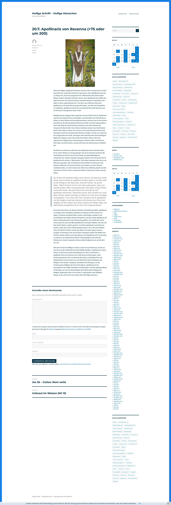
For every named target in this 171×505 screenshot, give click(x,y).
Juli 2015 (116, 338)
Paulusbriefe (116, 131)
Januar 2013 (117, 371)
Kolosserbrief (116, 115)
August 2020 (117, 241)
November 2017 (118, 291)
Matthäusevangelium (119, 124)
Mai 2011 (116, 409)
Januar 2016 (117, 332)
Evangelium (134, 93)
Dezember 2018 (118, 272)
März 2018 (117, 284)
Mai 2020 (116, 244)
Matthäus (129, 121)
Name (34, 334)
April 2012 (116, 388)
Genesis (124, 100)
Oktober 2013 (117, 356)
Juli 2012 (116, 383)
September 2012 (118, 379)
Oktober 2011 (117, 399)
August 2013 (117, 358)
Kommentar (37, 299)
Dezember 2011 (118, 396)
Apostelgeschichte (129, 84)
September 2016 (118, 317)
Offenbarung (131, 124)
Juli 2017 (116, 298)
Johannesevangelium (119, 112)
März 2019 (117, 269)
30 (137, 61)
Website (35, 351)
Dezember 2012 (118, 373)
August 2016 (117, 319)
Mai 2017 (116, 302)
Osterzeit (121, 128)
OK (140, 503)
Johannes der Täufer (119, 109)
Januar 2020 (117, 252)
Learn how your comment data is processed (75, 364)
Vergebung (123, 137)
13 (125, 54)
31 (114, 64)
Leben (124, 115)
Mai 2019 (116, 265)
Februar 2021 (117, 237)
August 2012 (117, 381)
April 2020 (117, 246)
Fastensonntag (117, 96)
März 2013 (116, 368)
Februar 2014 (117, 349)
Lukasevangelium (118, 118)
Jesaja (123, 106)
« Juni (117, 67)
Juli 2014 (116, 340)
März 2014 (117, 347)
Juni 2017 (116, 300)
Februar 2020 (117, 250)
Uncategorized (118, 222)
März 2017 (117, 306)
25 (118, 61)
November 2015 (118, 336)
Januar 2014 (117, 351)
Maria (127, 118)
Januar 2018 (117, 287)
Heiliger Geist (123, 103)
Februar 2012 (117, 392)
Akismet (52, 329)
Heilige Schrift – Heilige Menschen (54, 13)
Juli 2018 (116, 276)
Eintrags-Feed (118, 156)
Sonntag (115, 137)
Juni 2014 (116, 341)
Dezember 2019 (118, 254)
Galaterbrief (116, 100)
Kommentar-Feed (119, 158)
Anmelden (117, 154)
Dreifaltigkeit (117, 93)
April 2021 (116, 235)
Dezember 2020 (118, 239)
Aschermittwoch (117, 87)
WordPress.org (118, 159)
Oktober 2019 (117, 257)
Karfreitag (130, 112)
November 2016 (118, 313)
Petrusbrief (125, 131)
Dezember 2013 (118, 353)
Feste (115, 213)
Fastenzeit (126, 96)
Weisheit (115, 140)
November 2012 (118, 375)
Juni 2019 (116, 263)
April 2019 (116, 267)
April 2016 (116, 326)
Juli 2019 (116, 261)
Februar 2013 (117, 369)
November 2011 (118, 398)
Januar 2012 (117, 394)
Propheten (116, 134)
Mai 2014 (116, 343)
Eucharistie (125, 93)
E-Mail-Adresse (38, 342)
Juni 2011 (116, 407)
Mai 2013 (116, 364)
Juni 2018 (116, 278)
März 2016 (117, 328)
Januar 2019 (117, 270)
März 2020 (117, 248)
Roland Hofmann (37, 45)
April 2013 (116, 366)
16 (137, 54)
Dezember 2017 (118, 289)
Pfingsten (133, 131)
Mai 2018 (116, 280)
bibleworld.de (134, 14)
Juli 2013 (116, 360)
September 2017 (118, 295)
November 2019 (118, 255)
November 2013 (118, 355)
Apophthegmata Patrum (120, 211)
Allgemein (116, 209)
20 (125, 57)
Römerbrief (131, 134)
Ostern (115, 128)
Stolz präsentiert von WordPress (63, 496)
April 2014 (116, 345)
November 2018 (118, 274)
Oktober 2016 (117, 315)
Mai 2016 (116, 325)
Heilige (34, 50)
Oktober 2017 (117, 293)
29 (133, 61)
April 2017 (116, 304)
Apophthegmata (118, 84)
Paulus (128, 128)
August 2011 (117, 403)
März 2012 (117, 390)
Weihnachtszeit (132, 137)
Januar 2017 (117, 310)
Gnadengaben (132, 100)
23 (137, 57)
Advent (115, 81)
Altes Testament (123, 81)
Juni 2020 (116, 242)
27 (125, 61)
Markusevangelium (118, 121)
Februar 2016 (117, 330)
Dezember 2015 (118, 334)
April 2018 (116, 282)
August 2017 (117, 297)
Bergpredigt (127, 90)
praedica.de (123, 14)
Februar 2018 (117, 285)
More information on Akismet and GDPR (76, 329)
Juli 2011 (116, 405)
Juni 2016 (116, 323)
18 (118, 57)
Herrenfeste (116, 106)
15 (133, 54)
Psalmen (123, 134)
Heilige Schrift (133, 103)
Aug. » (133, 67)
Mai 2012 (116, 386)
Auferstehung (128, 87)
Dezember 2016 (118, 312)
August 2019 (117, 259)
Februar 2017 (117, 308)
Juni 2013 (116, 362)
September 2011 (118, 401)
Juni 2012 (116, 384)
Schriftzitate (117, 220)
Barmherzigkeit (117, 90)
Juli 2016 (116, 321)
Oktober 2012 (117, 377)
